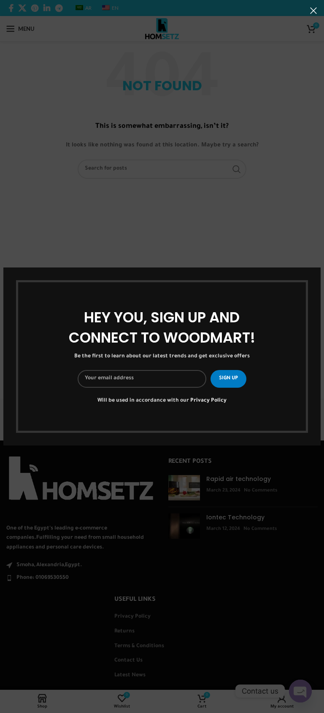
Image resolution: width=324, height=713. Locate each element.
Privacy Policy (208, 401)
